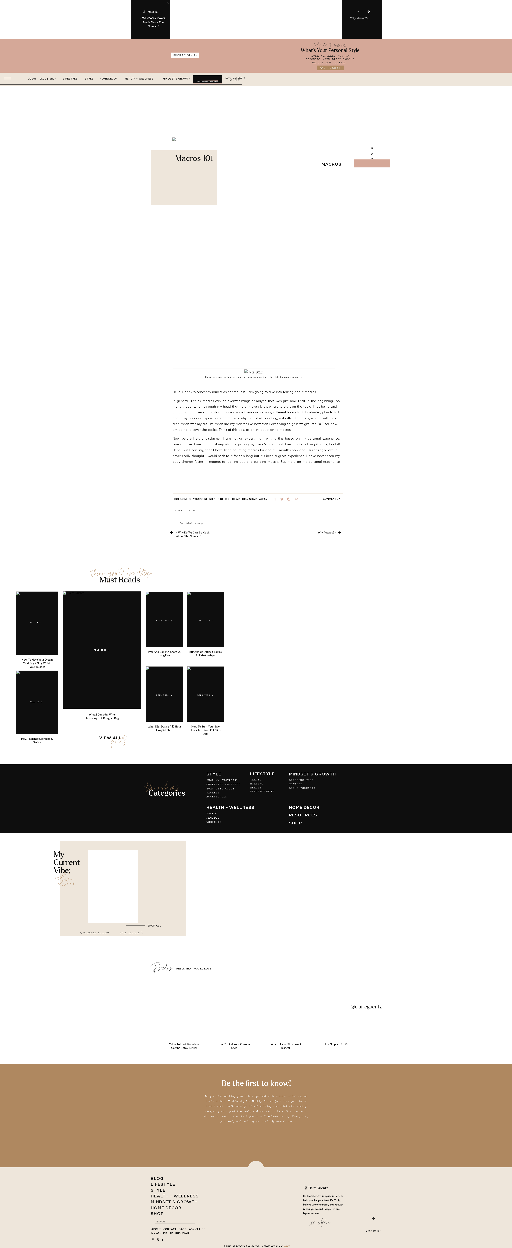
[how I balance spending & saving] (37, 702)
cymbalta (186, 653)
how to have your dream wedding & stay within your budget (37, 663)
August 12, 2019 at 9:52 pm (200, 558)
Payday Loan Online (194, 934)
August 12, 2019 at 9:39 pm (200, 528)
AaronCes (186, 729)
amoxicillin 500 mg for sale (201, 1093)
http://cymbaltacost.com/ (199, 741)
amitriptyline (190, 565)
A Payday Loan (190, 905)
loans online (189, 946)
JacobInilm (188, 523)
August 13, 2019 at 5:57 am (200, 851)
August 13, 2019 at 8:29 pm (200, 1144)
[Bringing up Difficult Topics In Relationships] (205, 619)
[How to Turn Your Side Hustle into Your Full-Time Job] (205, 694)
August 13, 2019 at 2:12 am (200, 792)
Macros (332, 164)
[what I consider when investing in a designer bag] (102, 650)
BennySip (186, 553)
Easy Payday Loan (192, 1168)
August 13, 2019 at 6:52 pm (200, 1085)
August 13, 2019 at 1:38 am (200, 763)
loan (183, 829)
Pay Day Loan (189, 582)
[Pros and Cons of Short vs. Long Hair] (164, 619)
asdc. (287, 1246)
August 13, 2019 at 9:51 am (200, 880)
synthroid (187, 711)
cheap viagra (189, 858)
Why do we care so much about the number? (154, 22)
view (183, 799)
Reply (184, 632)
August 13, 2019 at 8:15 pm (200, 1115)
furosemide (188, 770)
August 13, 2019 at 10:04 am (201, 939)
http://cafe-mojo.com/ (196, 1063)
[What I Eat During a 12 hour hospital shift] (164, 694)
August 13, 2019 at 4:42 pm (200, 1056)
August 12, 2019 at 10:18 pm (201, 587)
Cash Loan (187, 817)
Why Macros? (358, 18)
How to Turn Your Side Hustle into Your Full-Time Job (205, 730)
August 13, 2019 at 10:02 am (201, 910)
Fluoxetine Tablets (194, 887)
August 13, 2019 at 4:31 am (200, 822)
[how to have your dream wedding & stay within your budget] (37, 623)
